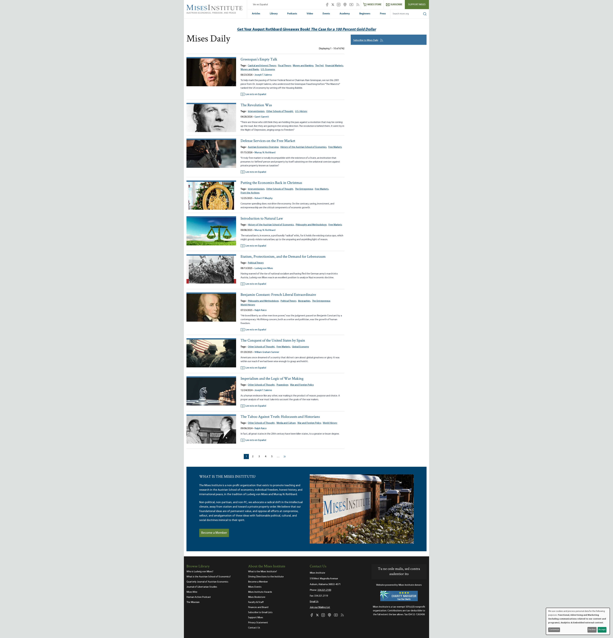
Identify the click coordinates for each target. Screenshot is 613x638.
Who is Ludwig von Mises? (199, 571)
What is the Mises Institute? (262, 571)
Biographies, (304, 301)
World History (248, 305)
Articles (256, 13)
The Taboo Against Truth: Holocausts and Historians (280, 417)
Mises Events (254, 587)
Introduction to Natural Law (262, 218)
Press (383, 13)
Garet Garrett (261, 117)
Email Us (314, 601)
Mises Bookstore (256, 597)
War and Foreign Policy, (309, 423)
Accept (601, 629)
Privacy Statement (258, 622)
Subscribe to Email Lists (260, 612)
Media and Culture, (286, 423)
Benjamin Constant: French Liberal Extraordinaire (278, 295)
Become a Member (214, 533)
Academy (345, 13)
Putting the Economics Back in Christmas (271, 183)
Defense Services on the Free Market (268, 141)
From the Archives (250, 193)
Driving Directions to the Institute (266, 576)
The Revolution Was (256, 105)
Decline (592, 629)
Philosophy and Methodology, (311, 225)
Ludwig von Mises (263, 268)
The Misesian (193, 602)
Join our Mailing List (320, 607)
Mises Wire (191, 592)
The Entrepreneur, (304, 189)
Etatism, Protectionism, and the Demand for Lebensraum (283, 257)
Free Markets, (322, 189)
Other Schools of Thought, (280, 111)
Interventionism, (256, 111)
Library (274, 13)
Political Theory (256, 263)
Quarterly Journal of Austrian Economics (207, 582)
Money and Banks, (250, 69)
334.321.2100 (324, 590)
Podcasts (292, 13)
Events (326, 13)
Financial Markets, (334, 65)
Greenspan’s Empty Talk (259, 59)
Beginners (364, 13)
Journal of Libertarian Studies (201, 587)
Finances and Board (258, 607)
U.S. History (301, 111)
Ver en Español (260, 4)
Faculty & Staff (256, 602)
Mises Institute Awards (260, 592)
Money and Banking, (303, 65)
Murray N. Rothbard (264, 152)
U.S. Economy (268, 69)
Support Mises (417, 4)
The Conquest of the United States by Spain (273, 340)
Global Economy (300, 347)
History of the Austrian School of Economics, (303, 147)
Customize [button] (554, 629)
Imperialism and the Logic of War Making (272, 379)
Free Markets (335, 147)
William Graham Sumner (266, 352)
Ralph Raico (260, 310)
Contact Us (254, 628)
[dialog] (578, 621)
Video (310, 13)
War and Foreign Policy (302, 385)
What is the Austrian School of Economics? (208, 576)
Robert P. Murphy (263, 198)
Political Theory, (288, 301)
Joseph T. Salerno (263, 75)
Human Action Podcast (198, 597)
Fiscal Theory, (284, 65)
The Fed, (319, 65)
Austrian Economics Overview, (263, 147)
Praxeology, (282, 385)
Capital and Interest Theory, (262, 65)
